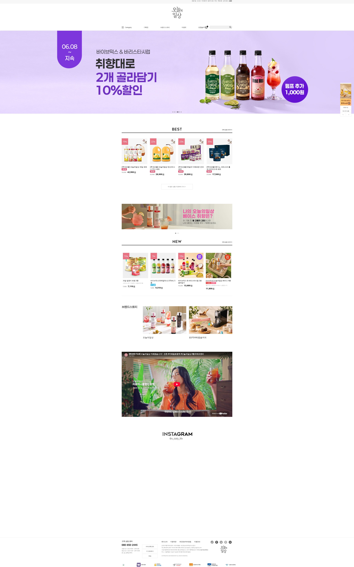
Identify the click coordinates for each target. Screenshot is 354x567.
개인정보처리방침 (185, 542)
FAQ (216, 1)
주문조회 (220, 1)
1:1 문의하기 (150, 551)
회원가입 (194, 1)
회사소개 (164, 542)
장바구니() (211, 1)
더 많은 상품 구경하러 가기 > (177, 186)
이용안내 (197, 542)
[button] (326, 69)
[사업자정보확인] (204, 550)
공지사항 (225, 1)
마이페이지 (204, 1)
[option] (135, 270)
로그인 (199, 1)
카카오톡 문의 (150, 546)
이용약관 (173, 542)
